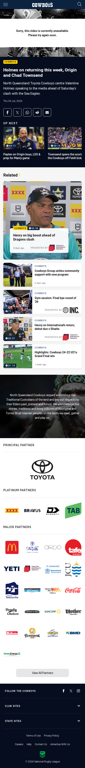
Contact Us (41, 744)
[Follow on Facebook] (63, 691)
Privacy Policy (51, 735)
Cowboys (10, 62)
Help (29, 744)
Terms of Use (33, 735)
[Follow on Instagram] (78, 691)
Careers (19, 744)
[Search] (79, 4)
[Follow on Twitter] (71, 691)
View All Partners (42, 673)
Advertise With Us (60, 744)
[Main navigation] (5, 4)
